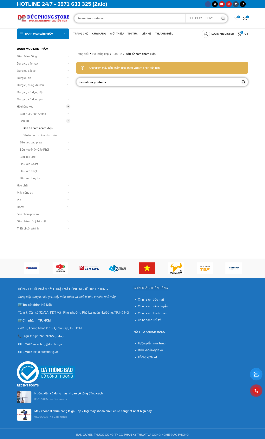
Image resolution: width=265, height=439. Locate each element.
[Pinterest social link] (229, 4)
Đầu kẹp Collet (29, 164)
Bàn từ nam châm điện (38, 128)
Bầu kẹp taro (28, 156)
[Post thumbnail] (24, 397)
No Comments (58, 399)
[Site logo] (43, 18)
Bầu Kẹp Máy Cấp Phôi (34, 149)
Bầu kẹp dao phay (31, 142)
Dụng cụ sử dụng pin (29, 99)
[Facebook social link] (208, 4)
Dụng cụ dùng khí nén (30, 85)
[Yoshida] (31, 268)
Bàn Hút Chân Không (33, 113)
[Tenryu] (233, 268)
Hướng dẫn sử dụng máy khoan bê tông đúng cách (68, 393)
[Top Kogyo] (204, 268)
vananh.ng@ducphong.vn (48, 344)
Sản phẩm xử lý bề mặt (31, 221)
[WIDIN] (118, 268)
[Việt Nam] (146, 268)
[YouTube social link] (222, 4)
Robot (20, 207)
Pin (19, 199)
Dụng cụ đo (24, 77)
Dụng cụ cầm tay (27, 63)
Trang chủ (82, 53)
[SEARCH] (223, 18)
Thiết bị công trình (28, 228)
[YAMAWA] (89, 268)
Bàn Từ (24, 120)
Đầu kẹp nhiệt (28, 171)
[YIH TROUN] (60, 268)
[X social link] (215, 4)
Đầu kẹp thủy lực (30, 178)
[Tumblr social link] (236, 4)
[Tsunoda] (175, 268)
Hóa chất (22, 185)
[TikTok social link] (243, 4)
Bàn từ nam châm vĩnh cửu (40, 135)
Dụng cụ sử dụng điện (30, 92)
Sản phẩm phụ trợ (28, 214)
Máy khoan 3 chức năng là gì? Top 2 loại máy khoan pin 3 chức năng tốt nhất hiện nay (93, 411)
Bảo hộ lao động (27, 56)
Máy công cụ (25, 192)
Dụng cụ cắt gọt (26, 70)
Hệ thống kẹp (25, 106)
